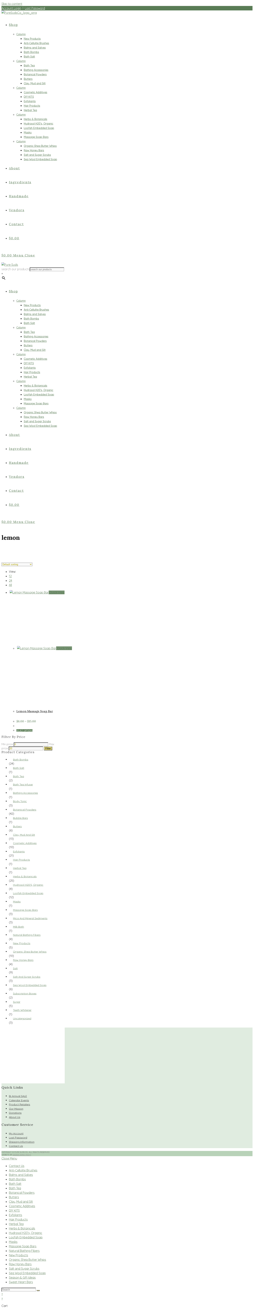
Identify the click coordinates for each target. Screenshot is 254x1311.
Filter (48, 748)
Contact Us (16, 1146)
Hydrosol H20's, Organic (28, 884)
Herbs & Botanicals (25, 876)
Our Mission (16, 1108)
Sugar (16, 1002)
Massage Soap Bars (25, 910)
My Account (16, 1133)
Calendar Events (19, 1100)
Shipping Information (21, 1141)
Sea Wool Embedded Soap (29, 985)
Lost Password (35, 8)
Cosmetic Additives (25, 843)
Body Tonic (20, 801)
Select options (24, 730)
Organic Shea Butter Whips (29, 951)
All (10, 585)
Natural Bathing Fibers (27, 935)
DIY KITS (14, 1210)
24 (10, 580)
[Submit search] (38, 1290)
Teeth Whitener (22, 1010)
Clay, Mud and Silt (24, 834)
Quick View (57, 592)
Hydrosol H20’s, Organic (25, 1233)
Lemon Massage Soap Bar (34, 711)
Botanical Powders (24, 809)
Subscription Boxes (24, 993)
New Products (21, 943)
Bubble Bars (20, 818)
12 (10, 576)
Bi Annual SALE (18, 1096)
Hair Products (21, 859)
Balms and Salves (21, 1175)
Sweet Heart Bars (21, 1282)
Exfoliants (19, 851)
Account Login (11, 8)
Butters (17, 826)
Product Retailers (19, 1104)
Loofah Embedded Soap (28, 893)
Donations (15, 1112)
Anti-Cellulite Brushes (23, 1170)
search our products (15, 269)
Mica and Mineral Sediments (30, 918)
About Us (14, 1117)
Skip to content (11, 4)
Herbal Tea (19, 868)
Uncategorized (22, 1018)
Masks (17, 901)
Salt (15, 968)
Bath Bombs (20, 759)
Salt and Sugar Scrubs (26, 976)
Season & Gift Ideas (22, 1277)
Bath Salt (18, 768)
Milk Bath (18, 926)
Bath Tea (18, 776)
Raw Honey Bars (23, 960)
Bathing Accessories (25, 793)
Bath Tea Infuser (23, 784)
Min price (7, 744)
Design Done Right (22, 1155)
